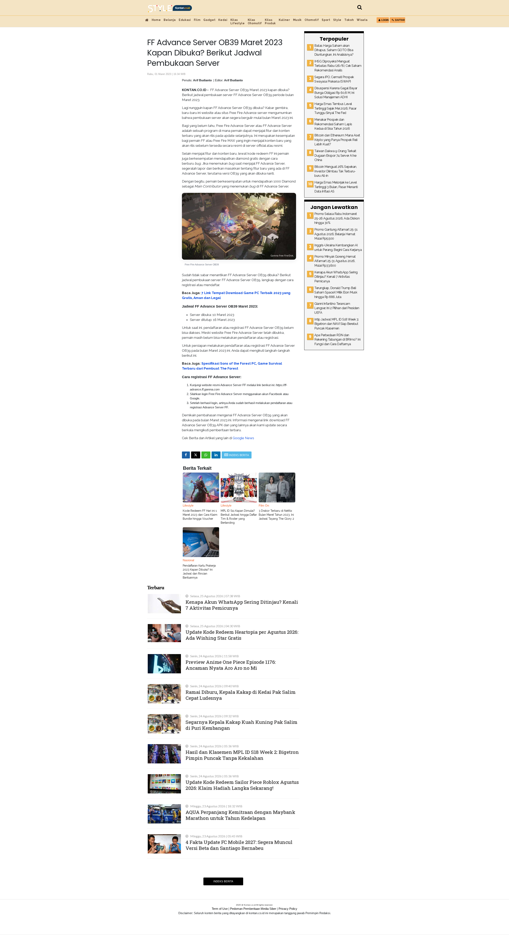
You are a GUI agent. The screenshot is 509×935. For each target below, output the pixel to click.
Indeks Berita (223, 881)
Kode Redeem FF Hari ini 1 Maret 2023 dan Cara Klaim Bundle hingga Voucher (200, 514)
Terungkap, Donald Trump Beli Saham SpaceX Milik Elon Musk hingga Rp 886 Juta (335, 292)
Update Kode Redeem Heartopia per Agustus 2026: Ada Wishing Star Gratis (242, 635)
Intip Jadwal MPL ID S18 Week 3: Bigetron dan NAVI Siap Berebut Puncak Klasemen (336, 323)
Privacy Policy (288, 908)
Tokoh (349, 19)
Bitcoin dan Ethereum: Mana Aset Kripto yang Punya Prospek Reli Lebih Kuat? (337, 139)
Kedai (222, 19)
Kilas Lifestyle (237, 21)
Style (337, 19)
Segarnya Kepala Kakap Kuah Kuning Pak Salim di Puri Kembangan (241, 725)
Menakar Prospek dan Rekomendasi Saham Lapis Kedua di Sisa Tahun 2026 (333, 124)
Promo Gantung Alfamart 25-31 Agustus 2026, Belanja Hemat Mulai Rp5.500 (335, 234)
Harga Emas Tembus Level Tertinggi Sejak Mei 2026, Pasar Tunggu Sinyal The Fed (335, 108)
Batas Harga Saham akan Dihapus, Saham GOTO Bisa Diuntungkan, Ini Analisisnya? (334, 50)
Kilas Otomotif (255, 21)
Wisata (362, 19)
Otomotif (312, 19)
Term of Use (220, 908)
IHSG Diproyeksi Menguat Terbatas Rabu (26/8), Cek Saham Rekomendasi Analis (337, 65)
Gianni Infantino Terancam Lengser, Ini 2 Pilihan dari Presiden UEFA (336, 308)
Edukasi (185, 19)
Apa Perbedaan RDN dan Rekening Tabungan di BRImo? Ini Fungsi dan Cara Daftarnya (337, 339)
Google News (243, 438)
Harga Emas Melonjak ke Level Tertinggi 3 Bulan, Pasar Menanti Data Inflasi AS (336, 187)
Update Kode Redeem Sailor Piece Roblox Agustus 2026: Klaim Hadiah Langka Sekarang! (242, 785)
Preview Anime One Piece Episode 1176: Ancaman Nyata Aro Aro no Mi (231, 665)
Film (197, 19)
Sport (326, 19)
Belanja (170, 19)
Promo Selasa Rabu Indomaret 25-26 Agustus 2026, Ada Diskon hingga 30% (336, 218)
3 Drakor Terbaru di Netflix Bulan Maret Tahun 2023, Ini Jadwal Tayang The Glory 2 (276, 514)
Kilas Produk (270, 21)
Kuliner (284, 19)
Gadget (209, 19)
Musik (297, 19)
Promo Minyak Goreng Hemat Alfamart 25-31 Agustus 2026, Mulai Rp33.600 (335, 261)
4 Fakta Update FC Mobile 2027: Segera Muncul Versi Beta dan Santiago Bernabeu (239, 845)
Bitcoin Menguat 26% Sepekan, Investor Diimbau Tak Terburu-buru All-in (335, 171)
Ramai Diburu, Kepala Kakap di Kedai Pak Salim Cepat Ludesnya (241, 695)
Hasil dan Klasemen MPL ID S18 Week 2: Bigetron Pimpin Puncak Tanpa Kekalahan (242, 755)
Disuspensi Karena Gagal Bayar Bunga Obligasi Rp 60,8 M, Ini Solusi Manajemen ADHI (335, 92)
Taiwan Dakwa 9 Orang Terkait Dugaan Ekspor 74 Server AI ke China (335, 155)
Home (156, 19)
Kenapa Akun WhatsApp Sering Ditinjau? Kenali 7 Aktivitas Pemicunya (242, 605)
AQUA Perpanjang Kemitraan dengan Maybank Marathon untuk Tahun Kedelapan (240, 815)
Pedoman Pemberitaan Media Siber (253, 908)
